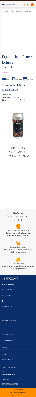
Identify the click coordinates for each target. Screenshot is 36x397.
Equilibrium (9, 94)
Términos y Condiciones (8, 340)
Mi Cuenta (5, 354)
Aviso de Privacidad (7, 334)
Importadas (23, 100)
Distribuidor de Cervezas (9, 320)
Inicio (6, 11)
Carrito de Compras (7, 359)
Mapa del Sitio (8, 306)
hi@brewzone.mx (9, 284)
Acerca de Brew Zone (10, 301)
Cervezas (8, 97)
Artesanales (9, 100)
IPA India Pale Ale (13, 11)
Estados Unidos (16, 100)
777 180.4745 (8, 295)
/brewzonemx (8, 289)
